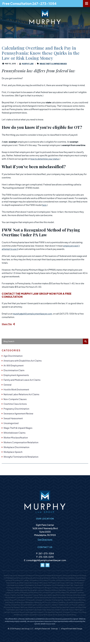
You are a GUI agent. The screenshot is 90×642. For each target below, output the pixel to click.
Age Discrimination (13, 355)
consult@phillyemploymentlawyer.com (46, 560)
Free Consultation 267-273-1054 (29, 3)
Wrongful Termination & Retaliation (21, 456)
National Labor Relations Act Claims (21, 394)
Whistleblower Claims (14, 432)
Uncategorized (11, 423)
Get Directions (45, 539)
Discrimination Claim (14, 370)
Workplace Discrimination (16, 447)
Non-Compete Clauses (15, 399)
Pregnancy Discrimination (16, 408)
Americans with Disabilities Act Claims (23, 360)
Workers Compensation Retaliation (21, 442)
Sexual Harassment (13, 418)
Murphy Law (28, 64)
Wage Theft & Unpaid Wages (18, 428)
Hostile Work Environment (16, 389)
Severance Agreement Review (18, 413)
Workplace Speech (13, 452)
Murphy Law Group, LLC (24, 628)
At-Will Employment (14, 365)
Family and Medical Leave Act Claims (22, 379)
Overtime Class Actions (15, 403)
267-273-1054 (46, 553)
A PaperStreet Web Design (71, 628)
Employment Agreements (16, 375)
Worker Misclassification (16, 437)
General (7, 384)
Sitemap (54, 628)
